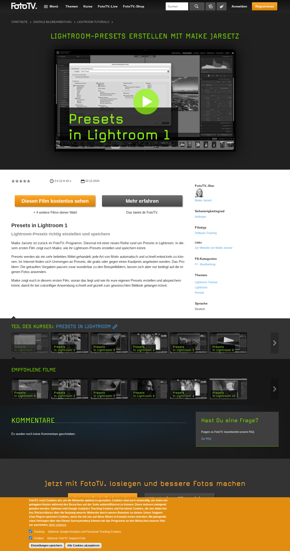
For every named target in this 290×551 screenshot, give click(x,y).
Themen (71, 6)
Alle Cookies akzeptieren (83, 545)
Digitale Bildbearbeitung (52, 22)
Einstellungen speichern (46, 545)
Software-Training (206, 233)
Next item (275, 343)
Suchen (197, 6)
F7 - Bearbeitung (205, 264)
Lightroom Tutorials (93, 22)
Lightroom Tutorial (206, 282)
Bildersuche (210, 6)
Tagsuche (222, 6)
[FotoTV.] (24, 6)
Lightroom (201, 287)
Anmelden (239, 6)
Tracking (39, 531)
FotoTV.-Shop (133, 6)
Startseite (19, 22)
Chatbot (39, 538)
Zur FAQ (206, 438)
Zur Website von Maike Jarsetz (213, 247)
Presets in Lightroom (83, 326)
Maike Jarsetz (203, 200)
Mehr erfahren (142, 201)
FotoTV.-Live (108, 6)
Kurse (87, 6)
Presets (199, 292)
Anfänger (200, 216)
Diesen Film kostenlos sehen (55, 201)
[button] (146, 101)
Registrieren (264, 6)
